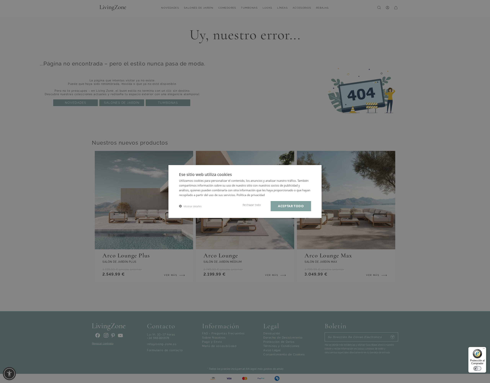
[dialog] (245, 191)
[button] (190, 206)
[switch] (477, 368)
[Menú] (484, 349)
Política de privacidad (251, 195)
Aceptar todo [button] (291, 206)
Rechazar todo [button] (252, 205)
